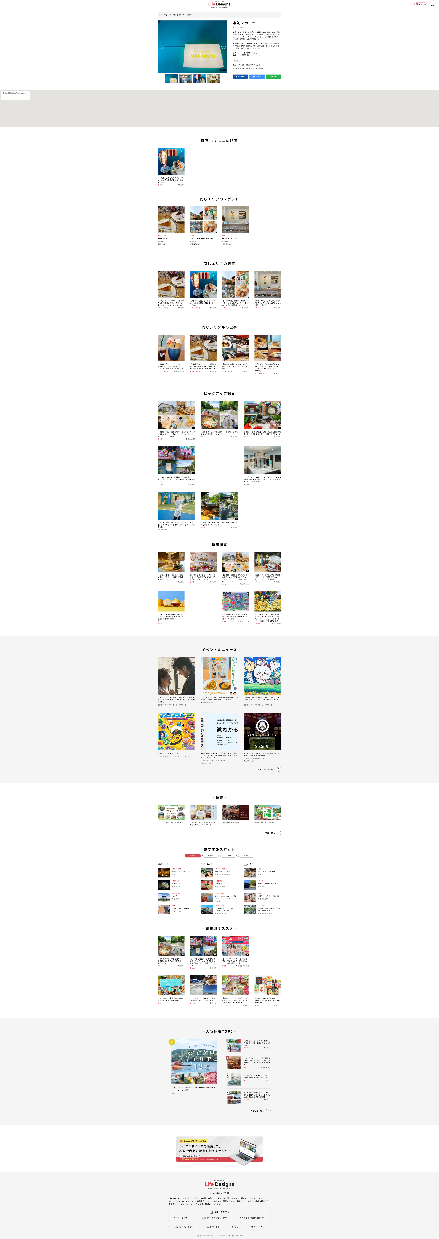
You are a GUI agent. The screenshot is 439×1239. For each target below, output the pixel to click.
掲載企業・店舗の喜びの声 (253, 1217)
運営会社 (235, 1227)
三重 (165, 15)
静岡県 (246, 855)
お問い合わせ (181, 1217)
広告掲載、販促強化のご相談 (214, 1217)
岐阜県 (210, 855)
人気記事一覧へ (257, 1110)
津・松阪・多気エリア (177, 15)
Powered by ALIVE (218, 1193)
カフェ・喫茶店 (245, 68)
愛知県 (192, 855)
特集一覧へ (270, 833)
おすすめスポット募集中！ (184, 1227)
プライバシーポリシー (258, 1227)
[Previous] (162, 47)
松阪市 (189, 15)
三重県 (228, 855)
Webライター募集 (212, 1227)
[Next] (223, 47)
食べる (235, 68)
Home (161, 15)
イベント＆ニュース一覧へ (263, 769)
